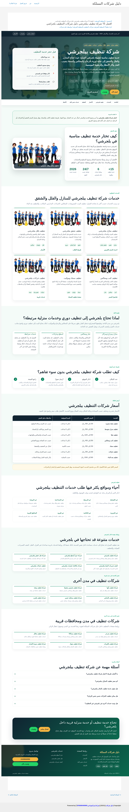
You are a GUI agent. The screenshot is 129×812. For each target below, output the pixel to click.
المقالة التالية (13, 795)
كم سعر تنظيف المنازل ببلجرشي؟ (106, 681)
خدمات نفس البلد (74, 102)
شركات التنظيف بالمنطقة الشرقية (83, 27)
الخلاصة (116, 102)
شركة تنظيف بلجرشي (99, 69)
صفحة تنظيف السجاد (74, 297)
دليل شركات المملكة (106, 3)
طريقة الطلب (77, 250)
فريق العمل (23, 3)
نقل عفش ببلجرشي (57, 758)
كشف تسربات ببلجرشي (56, 762)
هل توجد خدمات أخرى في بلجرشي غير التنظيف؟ (101, 703)
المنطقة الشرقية (99, 27)
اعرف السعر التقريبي (110, 250)
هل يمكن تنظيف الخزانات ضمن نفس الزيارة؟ (102, 696)
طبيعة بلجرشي (99, 102)
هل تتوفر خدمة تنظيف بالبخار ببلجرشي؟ (104, 689)
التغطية (84, 102)
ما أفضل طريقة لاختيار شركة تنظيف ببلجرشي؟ (102, 674)
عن (30, 3)
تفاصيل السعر (113, 297)
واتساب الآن (25, 764)
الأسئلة (64, 102)
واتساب (22, 33)
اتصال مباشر (30, 33)
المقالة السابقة (115, 795)
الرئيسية (36, 3)
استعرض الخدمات (92, 92)
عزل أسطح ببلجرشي (57, 755)
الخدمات (109, 102)
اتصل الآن (115, 92)
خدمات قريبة (41, 297)
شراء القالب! (13, 3)
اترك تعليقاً (108, 27)
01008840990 (25, 759)
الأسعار (15, 33)
